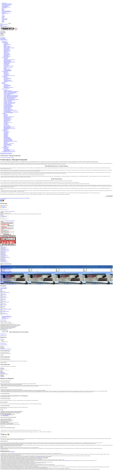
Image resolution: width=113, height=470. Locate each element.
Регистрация (2, 372)
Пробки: (1, 32)
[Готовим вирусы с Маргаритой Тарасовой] (7, 157)
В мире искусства (6, 77)
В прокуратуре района (7, 60)
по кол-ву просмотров (3, 287)
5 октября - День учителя (7, 101)
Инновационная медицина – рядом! (9, 75)
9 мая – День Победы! (7, 94)
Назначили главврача (3, 304)
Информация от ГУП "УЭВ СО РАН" (9, 128)
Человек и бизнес (6, 48)
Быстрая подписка (3, 343)
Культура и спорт (4, 76)
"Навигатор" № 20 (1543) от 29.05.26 (5, 274)
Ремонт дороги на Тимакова (4, 311)
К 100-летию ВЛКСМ (7, 108)
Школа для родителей (7, 46)
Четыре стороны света (7, 50)
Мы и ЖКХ (5, 52)
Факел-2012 (5, 124)
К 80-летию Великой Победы (8, 112)
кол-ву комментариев (3, 288)
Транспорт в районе (7, 69)
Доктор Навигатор (6, 88)
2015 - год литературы (7, 126)
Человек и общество (5, 42)
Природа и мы (6, 55)
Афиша (3, 9)
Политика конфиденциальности (7, 11)
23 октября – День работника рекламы (9, 102)
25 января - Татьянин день (8, 90)
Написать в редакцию (5, 13)
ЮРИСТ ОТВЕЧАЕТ (7, 56)
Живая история (6, 43)
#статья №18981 (27, 198)
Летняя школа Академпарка (8, 140)
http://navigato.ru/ (40, 456)
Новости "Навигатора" (7, 144)
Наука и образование (5, 71)
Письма (3, 83)
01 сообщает (6, 58)
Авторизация (2, 376)
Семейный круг (6, 133)
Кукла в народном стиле (4, 255)
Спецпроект (4, 113)
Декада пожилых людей (7, 117)
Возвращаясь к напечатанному (8, 87)
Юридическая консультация (8, 67)
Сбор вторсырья (2, 258)
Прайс (3, 10)
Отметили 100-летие (3, 294)
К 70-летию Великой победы (8, 105)
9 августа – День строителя (8, 100)
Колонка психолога (7, 150)
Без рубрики (6, 72)
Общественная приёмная (7, 70)
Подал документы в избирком (4, 292)
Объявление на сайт (3, 335)
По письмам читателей (7, 85)
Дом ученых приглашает (7, 78)
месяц (1, 290)
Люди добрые (6, 132)
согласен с (8, 211)
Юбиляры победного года (8, 107)
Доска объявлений (5, 6)
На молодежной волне (7, 44)
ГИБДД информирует (7, 127)
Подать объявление (5, 5)
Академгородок (4, 7)
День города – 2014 (7, 118)
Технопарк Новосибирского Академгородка (10, 141)
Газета (9, 5)
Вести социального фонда (8, 61)
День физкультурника (3, 260)
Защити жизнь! (6, 135)
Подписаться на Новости (6, 3)
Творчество (5, 81)
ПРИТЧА (5, 45)
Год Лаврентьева (6, 123)
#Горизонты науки (21, 198)
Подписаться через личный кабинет (5, 348)
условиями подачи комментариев (10, 211)
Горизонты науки (6, 74)
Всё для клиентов (3, 299)
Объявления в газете (4, 341)
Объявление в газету (3, 333)
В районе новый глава (3, 297)
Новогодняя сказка (7, 119)
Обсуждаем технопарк (7, 120)
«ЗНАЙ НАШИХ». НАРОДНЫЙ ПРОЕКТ (8, 151)
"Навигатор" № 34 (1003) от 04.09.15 (5, 153)
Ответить (1, 214)
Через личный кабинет (3, 344)
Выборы (5, 68)
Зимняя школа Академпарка (8, 139)
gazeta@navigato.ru (6, 415)
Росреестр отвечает (7, 62)
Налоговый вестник (7, 63)
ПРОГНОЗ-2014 (6, 129)
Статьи (10, 4)
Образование (6, 136)
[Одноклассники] (2, 200)
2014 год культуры (6, 125)
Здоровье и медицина (5, 147)
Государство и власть (5, 57)
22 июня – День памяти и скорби (9, 98)
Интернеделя (6, 121)
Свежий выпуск (2, 37)
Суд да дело (5, 66)
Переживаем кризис (7, 137)
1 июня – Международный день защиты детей (11, 96)
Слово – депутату (6, 65)
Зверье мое (5, 115)
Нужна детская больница (4, 313)
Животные (3, 82)
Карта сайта (4, 12)
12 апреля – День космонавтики (8, 93)
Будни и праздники (7, 131)
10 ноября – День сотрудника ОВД (9, 103)
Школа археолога (3, 252)
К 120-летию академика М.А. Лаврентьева (10, 110)
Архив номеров (2, 38)
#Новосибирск (9, 198)
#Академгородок (4, 198)
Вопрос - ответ (6, 86)
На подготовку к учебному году (5, 257)
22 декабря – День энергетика (8, 109)
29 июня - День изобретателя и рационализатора (11, 99)
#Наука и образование (15, 198)
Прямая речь (6, 134)
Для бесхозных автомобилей (4, 249)
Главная (3, 15)
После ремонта (2, 306)
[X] (3, 200)
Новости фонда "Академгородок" (9, 116)
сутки (1, 289)
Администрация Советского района (9, 59)
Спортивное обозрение (7, 80)
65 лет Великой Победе (7, 104)
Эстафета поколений (7, 51)
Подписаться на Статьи (5, 4)
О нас (3, 8)
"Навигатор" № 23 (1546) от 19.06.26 (5, 271)
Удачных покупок (6, 53)
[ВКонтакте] (0, 200)
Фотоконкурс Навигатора (8, 145)
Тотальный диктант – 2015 (8, 122)
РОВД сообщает (6, 64)
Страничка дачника (7, 49)
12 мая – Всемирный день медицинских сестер (11, 95)
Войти (1, 25)
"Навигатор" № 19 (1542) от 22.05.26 (5, 277)
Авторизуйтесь (4, 216)
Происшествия (4, 41)
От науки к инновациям (7, 138)
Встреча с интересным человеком (9, 47)
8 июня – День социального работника (10, 97)
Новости (11, 3)
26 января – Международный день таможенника (11, 91)
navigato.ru (31, 431)
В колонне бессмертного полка (8, 106)
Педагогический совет (3, 247)
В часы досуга (6, 79)
